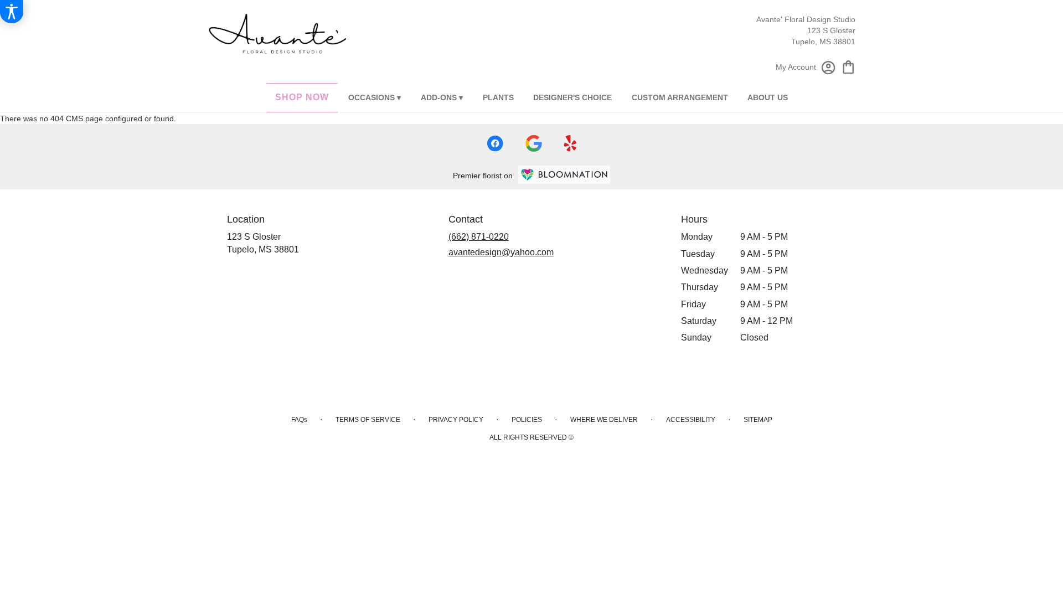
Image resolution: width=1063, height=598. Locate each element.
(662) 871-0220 (478, 236)
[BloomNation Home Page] (564, 175)
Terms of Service (368, 420)
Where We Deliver (604, 420)
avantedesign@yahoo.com (501, 252)
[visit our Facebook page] (495, 143)
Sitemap (758, 420)
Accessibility (690, 420)
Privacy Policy (456, 420)
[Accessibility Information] (11, 11)
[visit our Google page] (533, 143)
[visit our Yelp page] (570, 143)
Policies (527, 420)
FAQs (299, 420)
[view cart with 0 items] (848, 66)
